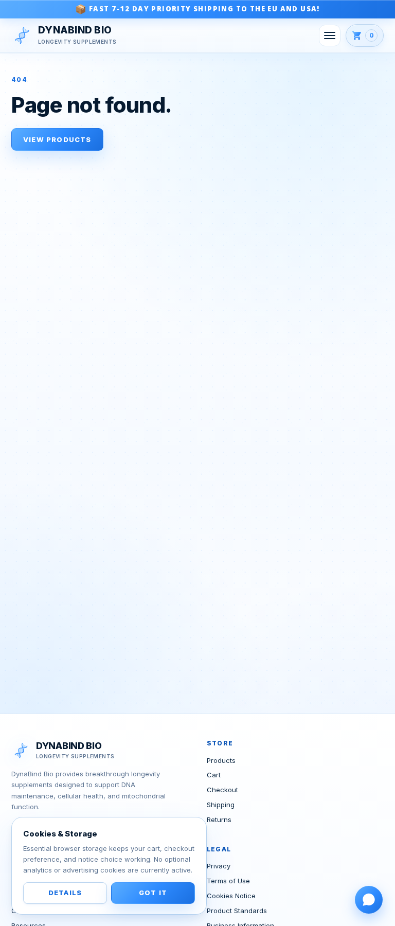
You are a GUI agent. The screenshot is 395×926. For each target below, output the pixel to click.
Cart (214, 775)
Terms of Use (228, 881)
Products (221, 760)
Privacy (218, 866)
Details (65, 892)
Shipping (221, 804)
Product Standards (237, 910)
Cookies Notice (231, 896)
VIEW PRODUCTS (57, 139)
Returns (219, 819)
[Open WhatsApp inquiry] (369, 900)
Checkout (222, 790)
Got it (153, 892)
